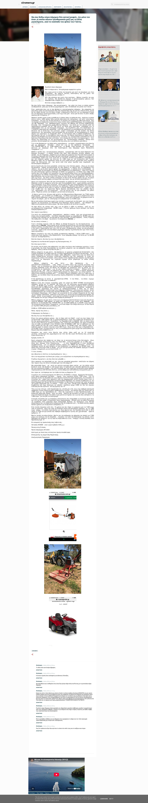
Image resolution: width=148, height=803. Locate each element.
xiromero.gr (28, 2)
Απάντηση (39, 670)
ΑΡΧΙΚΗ (25, 7)
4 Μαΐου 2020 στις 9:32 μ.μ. (49, 665)
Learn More (104, 799)
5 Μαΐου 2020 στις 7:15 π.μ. (49, 716)
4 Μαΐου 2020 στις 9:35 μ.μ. (49, 681)
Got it (111, 799)
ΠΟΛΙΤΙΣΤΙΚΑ (68, 7)
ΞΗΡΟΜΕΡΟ (57, 7)
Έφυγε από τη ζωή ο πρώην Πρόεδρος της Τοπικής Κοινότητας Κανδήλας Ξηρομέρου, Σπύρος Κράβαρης (108, 126)
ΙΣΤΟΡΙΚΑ (78, 7)
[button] (32, 27)
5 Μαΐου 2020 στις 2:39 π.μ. (49, 705)
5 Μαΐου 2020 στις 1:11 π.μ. (49, 690)
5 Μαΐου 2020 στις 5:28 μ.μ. (49, 726)
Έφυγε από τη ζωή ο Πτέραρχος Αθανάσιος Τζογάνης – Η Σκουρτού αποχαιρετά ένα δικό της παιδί (107, 95)
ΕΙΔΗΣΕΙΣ (33, 7)
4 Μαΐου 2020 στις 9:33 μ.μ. (49, 673)
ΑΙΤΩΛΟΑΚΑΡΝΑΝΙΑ (45, 7)
